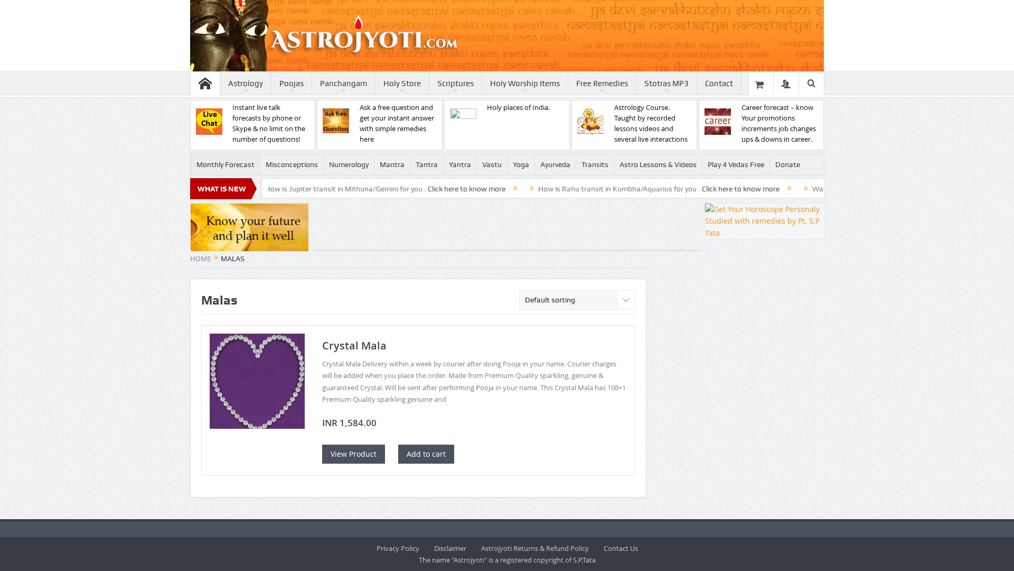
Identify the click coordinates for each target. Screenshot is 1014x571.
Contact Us (621, 548)
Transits (594, 164)
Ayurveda (555, 164)
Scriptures (455, 83)
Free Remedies (602, 83)
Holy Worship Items (525, 83)
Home (200, 258)
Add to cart (426, 454)
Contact (719, 83)
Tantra (427, 164)
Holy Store (402, 83)
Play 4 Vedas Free (736, 164)
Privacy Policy (398, 548)
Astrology (245, 83)
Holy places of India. (518, 107)
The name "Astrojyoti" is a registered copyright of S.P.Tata (507, 560)
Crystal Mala (354, 345)
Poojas (291, 83)
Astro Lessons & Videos (658, 164)
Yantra (460, 164)
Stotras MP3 (666, 83)
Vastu (492, 164)
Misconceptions (292, 164)
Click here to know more (444, 189)
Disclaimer (450, 548)
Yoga (521, 164)
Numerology (349, 164)
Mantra (392, 164)
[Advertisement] (507, 227)
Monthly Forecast (225, 164)
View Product (354, 454)
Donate (787, 164)
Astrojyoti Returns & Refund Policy (535, 548)
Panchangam (343, 83)
